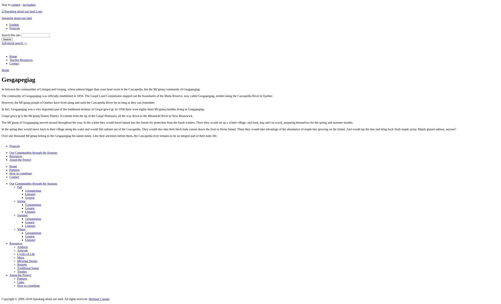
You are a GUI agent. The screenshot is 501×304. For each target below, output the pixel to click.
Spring (21, 201)
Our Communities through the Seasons (33, 152)
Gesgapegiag (33, 190)
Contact (14, 63)
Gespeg (29, 197)
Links (20, 282)
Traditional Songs (28, 268)
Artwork (22, 250)
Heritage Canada (99, 299)
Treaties (22, 271)
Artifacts (22, 247)
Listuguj (30, 194)
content (15, 4)
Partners (14, 170)
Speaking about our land (17, 18)
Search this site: (12, 35)
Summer (22, 215)
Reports (22, 264)
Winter (21, 229)
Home (13, 56)
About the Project (20, 159)
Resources (15, 156)
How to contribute (20, 173)
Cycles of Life (26, 254)
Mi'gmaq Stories (27, 261)
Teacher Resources (21, 60)
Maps (20, 257)
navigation (29, 4)
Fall (19, 187)
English (14, 24)
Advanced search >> (14, 43)
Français (14, 28)
